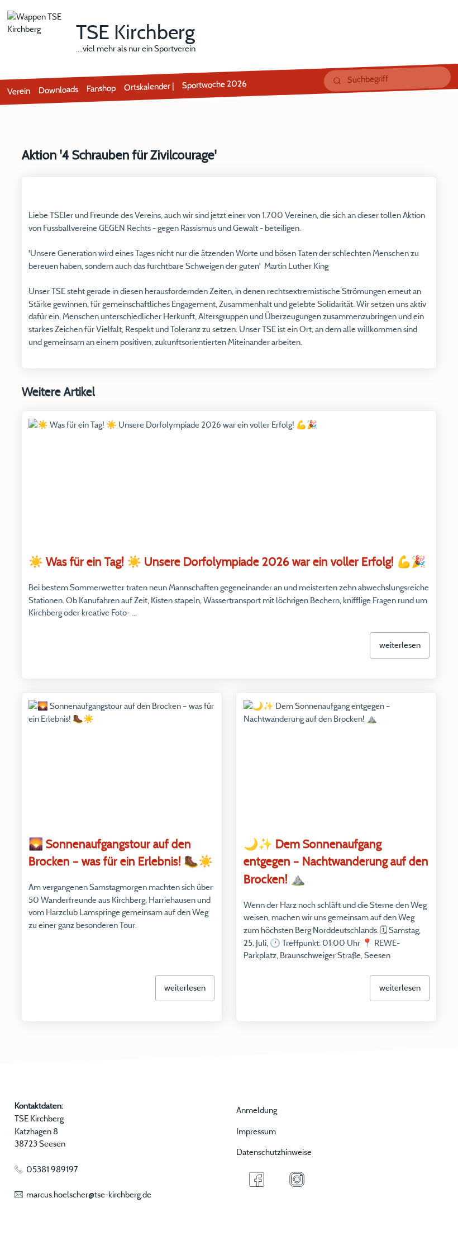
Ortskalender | (149, 87)
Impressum (256, 1131)
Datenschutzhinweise (274, 1152)
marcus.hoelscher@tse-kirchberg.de (88, 1194)
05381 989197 (52, 1169)
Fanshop (101, 88)
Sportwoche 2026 (214, 84)
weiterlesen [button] (400, 645)
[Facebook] (256, 1179)
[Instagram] (297, 1179)
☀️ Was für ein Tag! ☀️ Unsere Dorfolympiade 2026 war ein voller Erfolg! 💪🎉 (227, 561)
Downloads (58, 90)
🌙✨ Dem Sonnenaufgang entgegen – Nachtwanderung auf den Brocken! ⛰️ (336, 861)
